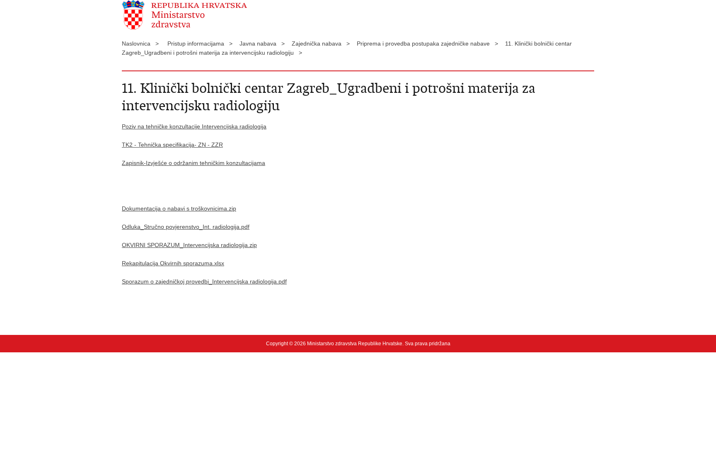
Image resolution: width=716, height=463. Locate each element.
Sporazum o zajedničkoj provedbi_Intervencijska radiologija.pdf (204, 281)
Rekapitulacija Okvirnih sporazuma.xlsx (173, 263)
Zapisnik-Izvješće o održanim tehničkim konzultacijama (193, 163)
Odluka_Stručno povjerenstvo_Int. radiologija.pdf (185, 226)
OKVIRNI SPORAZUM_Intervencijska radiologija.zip (189, 245)
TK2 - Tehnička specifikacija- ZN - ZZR (172, 144)
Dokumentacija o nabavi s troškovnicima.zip (179, 208)
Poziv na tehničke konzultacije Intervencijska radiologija (194, 126)
